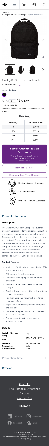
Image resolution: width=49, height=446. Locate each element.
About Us (24, 384)
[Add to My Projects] (20, 85)
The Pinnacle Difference (24, 388)
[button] (10, 69)
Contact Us (24, 398)
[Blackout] (4, 95)
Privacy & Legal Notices (24, 434)
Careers (24, 393)
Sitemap (24, 406)
